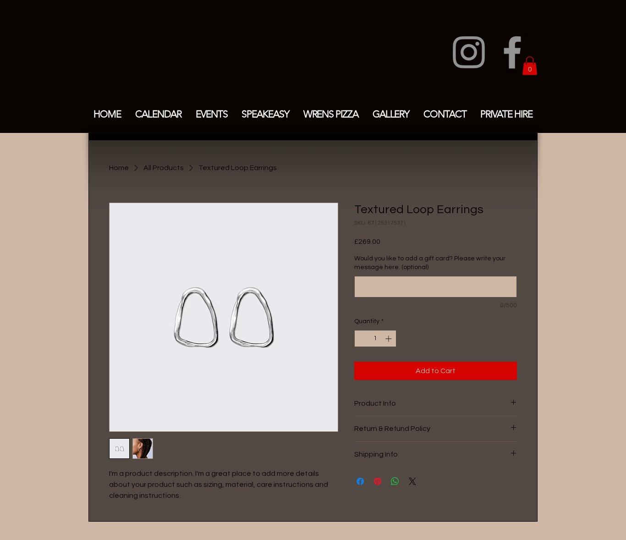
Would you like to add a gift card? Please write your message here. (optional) (429, 263)
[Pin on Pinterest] (377, 481)
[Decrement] (361, 339)
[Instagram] (468, 52)
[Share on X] (412, 481)
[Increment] (389, 339)
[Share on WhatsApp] (395, 481)
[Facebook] (512, 52)
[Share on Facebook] (360, 481)
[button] (530, 65)
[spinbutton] (375, 339)
